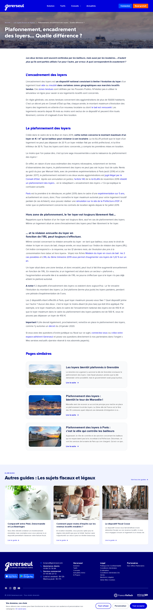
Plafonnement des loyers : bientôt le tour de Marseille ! (84, 397)
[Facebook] (6, 588)
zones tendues (46, 89)
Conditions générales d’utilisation (108, 569)
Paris (28, 193)
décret (52, 326)
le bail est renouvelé (101, 107)
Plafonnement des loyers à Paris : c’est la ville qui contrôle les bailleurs (90, 429)
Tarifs (62, 6)
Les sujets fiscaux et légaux (24, 23)
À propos (76, 575)
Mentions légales (107, 577)
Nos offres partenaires (135, 566)
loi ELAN (95, 179)
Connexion (125, 6)
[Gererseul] (14, 6)
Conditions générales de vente (110, 574)
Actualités (91, 6)
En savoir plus (21, 609)
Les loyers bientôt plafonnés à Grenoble (92, 367)
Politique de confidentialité (110, 566)
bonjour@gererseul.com (53, 563)
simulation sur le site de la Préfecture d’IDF (98, 201)
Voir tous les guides (138, 480)
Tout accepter (138, 606)
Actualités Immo (79, 573)
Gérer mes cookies (107, 580)
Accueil (7, 23)
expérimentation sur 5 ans (111, 193)
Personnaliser (120, 606)
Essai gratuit (140, 6)
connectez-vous (100, 333)
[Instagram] (10, 588)
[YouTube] (19, 588)
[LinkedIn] (14, 588)
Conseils (75, 6)
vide (43, 85)
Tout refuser (103, 606)
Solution (50, 6)
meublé (53, 85)
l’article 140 (79, 179)
